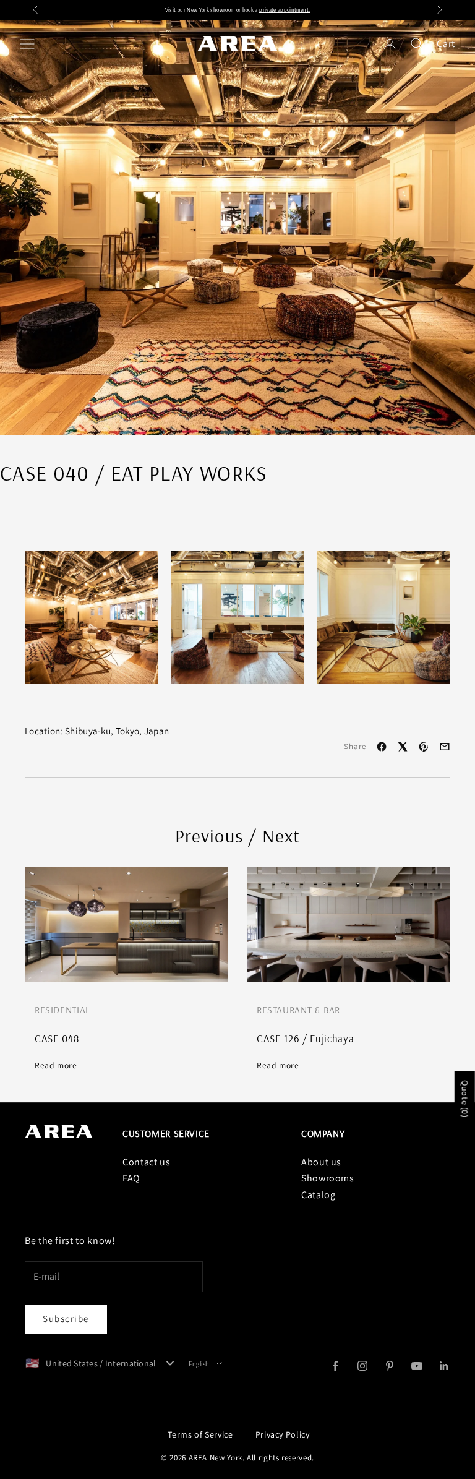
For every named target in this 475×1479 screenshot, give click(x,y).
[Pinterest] (423, 746)
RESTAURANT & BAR (298, 1009)
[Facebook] (381, 746)
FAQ (131, 1178)
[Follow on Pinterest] (389, 1366)
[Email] (444, 746)
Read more (56, 1065)
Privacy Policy (282, 1434)
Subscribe (66, 1318)
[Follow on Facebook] (335, 1366)
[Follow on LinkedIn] (444, 1366)
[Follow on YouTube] (417, 1366)
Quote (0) (465, 1099)
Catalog (318, 1194)
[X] (402, 746)
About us (321, 1161)
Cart (446, 43)
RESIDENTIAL (62, 1009)
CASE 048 (57, 1038)
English (199, 1364)
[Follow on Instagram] (362, 1366)
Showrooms (327, 1178)
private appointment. (284, 9)
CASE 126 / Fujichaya (305, 1038)
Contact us (146, 1161)
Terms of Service (200, 1434)
